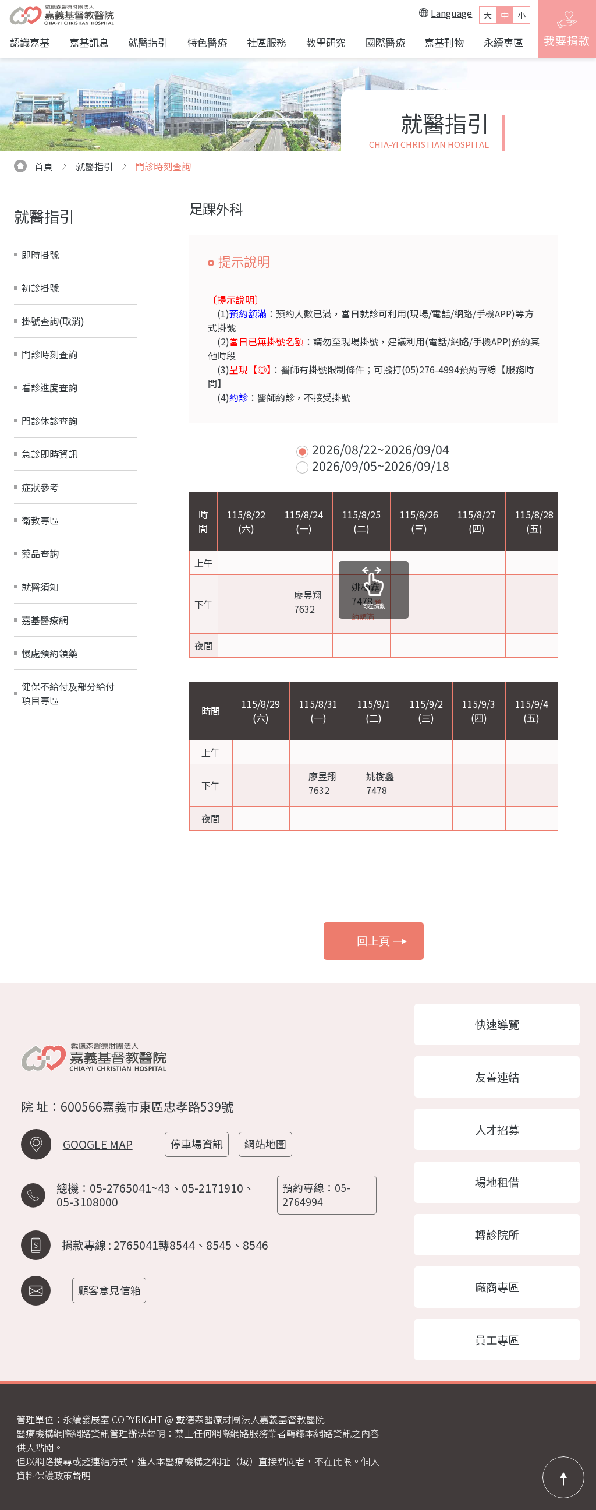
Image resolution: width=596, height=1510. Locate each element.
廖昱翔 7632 (308, 602)
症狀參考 (40, 487)
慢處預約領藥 (49, 653)
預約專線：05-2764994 (316, 1194)
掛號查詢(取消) (53, 321)
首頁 (43, 166)
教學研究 (326, 42)
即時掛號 (40, 255)
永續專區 (503, 42)
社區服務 (266, 42)
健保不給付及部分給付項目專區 (68, 693)
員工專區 (497, 1340)
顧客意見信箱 (109, 1290)
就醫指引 (148, 42)
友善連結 (497, 1077)
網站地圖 (265, 1144)
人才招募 (497, 1129)
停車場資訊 (197, 1144)
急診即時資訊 (49, 454)
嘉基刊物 (444, 42)
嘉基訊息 (89, 42)
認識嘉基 (29, 42)
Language (451, 13)
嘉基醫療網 (45, 620)
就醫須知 (40, 587)
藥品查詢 (40, 553)
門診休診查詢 (49, 421)
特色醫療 (207, 42)
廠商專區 (497, 1287)
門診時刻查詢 (163, 166)
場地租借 (497, 1182)
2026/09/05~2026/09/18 (380, 465)
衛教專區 (40, 520)
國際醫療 (385, 42)
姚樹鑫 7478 (367, 601)
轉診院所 (497, 1234)
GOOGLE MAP (98, 1144)
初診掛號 (40, 288)
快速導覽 (497, 1024)
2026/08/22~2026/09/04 (380, 449)
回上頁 (373, 941)
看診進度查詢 (49, 387)
